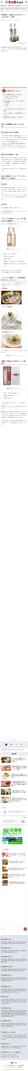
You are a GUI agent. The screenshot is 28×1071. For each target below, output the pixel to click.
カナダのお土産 (4, 1001)
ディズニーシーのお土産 (17, 1034)
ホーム (5, 1065)
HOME (15, 1063)
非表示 (17, 90)
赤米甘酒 (6, 104)
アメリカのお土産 (4, 999)
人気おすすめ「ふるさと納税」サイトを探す (10, 1056)
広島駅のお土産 (8, 1011)
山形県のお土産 (21, 970)
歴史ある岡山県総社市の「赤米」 (11, 98)
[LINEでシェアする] (22, 744)
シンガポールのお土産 (12, 1001)
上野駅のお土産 (19, 1010)
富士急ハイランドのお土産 (17, 1037)
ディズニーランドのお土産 (6, 1034)
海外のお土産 (11, 5)
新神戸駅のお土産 (9, 1016)
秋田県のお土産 (18, 969)
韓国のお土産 (13, 1000)
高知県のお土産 (9, 980)
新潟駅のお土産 (22, 1011)
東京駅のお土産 (4, 1010)
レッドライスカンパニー (16, 355)
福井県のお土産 (14, 990)
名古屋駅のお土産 (17, 1013)
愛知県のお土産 (9, 991)
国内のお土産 (3, 5)
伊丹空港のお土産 (20, 1023)
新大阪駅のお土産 (11, 1010)
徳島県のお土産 (21, 979)
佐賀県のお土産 (7, 960)
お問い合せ (19, 1067)
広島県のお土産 (4, 977)
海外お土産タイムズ (13, 1065)
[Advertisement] (14, 69)
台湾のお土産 (11, 999)
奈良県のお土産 (18, 950)
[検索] (25, 929)
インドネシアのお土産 (21, 1000)
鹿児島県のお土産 (21, 960)
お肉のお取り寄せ (4, 1046)
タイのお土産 (7, 1000)
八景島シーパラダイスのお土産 (14, 1036)
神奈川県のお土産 (11, 941)
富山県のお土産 (21, 990)
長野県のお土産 (11, 989)
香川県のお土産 (18, 977)
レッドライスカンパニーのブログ (16, 350)
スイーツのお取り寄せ (13, 1046)
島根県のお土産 (7, 979)
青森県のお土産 (11, 969)
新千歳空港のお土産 (11, 1024)
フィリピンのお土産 (5, 1003)
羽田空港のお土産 (4, 1023)
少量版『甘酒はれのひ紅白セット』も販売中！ (13, 117)
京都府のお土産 (11, 950)
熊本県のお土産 (14, 960)
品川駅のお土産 (21, 1014)
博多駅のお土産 (7, 1014)
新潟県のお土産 (4, 989)
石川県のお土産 (18, 989)
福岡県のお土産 (4, 959)
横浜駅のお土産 (15, 1011)
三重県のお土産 (16, 991)
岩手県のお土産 (14, 970)
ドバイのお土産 (18, 999)
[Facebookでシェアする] (11, 744)
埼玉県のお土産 (19, 941)
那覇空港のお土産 (9, 1026)
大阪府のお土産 (4, 950)
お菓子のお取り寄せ (5, 1047)
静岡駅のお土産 (10, 1013)
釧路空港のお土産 (19, 1024)
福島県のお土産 (7, 970)
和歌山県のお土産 (7, 951)
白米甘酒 (6, 106)
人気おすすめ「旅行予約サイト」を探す (9, 1054)
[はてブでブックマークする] (16, 744)
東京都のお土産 (4, 941)
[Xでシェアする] (6, 744)
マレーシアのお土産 (22, 1001)
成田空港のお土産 (12, 1023)
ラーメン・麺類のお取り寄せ (15, 1047)
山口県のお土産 (14, 979)
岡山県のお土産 (10, 749)
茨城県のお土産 (15, 943)
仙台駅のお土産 (14, 1014)
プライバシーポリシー (11, 1067)
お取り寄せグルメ (19, 5)
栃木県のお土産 (8, 943)
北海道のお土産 (4, 969)
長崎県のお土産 (11, 959)
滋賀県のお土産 (15, 951)
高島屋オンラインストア (16, 249)
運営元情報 (21, 1065)
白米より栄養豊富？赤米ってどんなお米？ (12, 94)
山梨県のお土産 (7, 990)
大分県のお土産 (18, 959)
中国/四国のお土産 (19, 749)
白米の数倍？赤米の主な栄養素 (11, 96)
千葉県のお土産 (22, 943)
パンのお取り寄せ (22, 1046)
